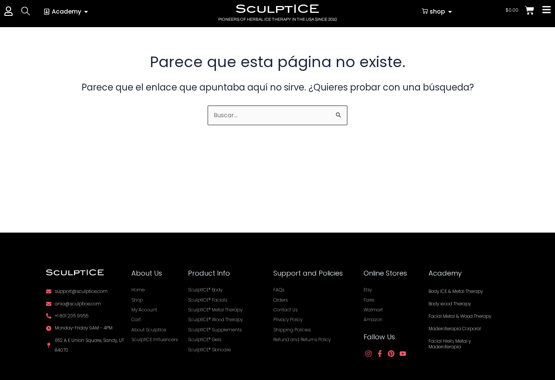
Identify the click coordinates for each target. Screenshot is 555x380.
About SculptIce (148, 329)
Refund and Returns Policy (302, 339)
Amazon (373, 319)
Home (138, 290)
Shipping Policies (292, 329)
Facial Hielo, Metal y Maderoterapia (450, 344)
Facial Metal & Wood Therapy (460, 316)
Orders (280, 300)
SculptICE (277, 8)
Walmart (373, 309)
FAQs (278, 290)
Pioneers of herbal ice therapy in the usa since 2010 (277, 19)
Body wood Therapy (450, 303)
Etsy (368, 290)
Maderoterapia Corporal (455, 328)
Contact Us (285, 309)
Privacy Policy (287, 319)
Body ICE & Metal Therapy (456, 291)
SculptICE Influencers (154, 339)
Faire (369, 300)
